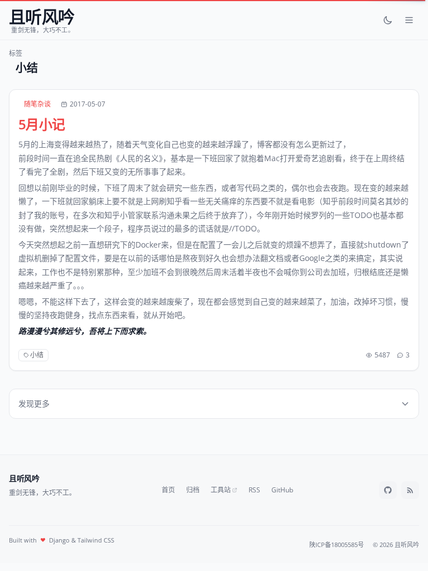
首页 (168, 490)
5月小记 (41, 124)
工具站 (221, 490)
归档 (193, 490)
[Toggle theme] (388, 20)
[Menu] (409, 20)
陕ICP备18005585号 (336, 544)
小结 (36, 355)
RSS (254, 490)
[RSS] (410, 490)
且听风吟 (24, 478)
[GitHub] (388, 490)
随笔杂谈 (37, 104)
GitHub (282, 490)
